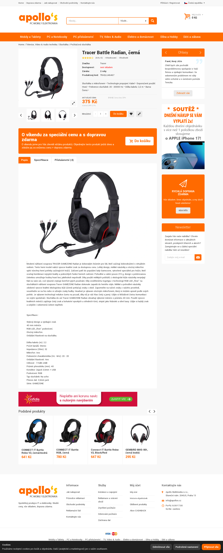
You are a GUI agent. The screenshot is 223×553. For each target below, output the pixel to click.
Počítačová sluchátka (81, 44)
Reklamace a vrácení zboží (108, 500)
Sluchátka (63, 44)
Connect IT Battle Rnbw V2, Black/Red (105, 451)
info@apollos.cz (173, 500)
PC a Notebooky (74, 539)
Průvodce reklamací (75, 498)
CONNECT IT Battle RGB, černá (67, 451)
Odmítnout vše (161, 546)
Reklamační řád (73, 510)
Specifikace (41, 160)
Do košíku (118, 114)
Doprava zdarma (33, 3)
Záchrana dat (104, 520)
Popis (24, 160)
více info (183, 210)
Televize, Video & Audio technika (41, 44)
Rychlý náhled (35, 429)
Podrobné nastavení (186, 546)
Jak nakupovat (50, 3)
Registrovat (175, 3)
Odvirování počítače (107, 514)
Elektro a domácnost (133, 539)
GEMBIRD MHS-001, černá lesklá (137, 451)
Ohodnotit (123, 57)
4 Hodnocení (110, 57)
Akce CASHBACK (138, 510)
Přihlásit (164, 3)
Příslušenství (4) (64, 160)
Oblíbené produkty (138, 504)
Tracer (103, 63)
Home (21, 3)
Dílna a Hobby (152, 539)
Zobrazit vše (183, 93)
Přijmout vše (211, 546)
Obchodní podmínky (69, 3)
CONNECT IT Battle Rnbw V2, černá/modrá (34, 451)
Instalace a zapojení (107, 492)
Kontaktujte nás (88, 3)
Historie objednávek (138, 498)
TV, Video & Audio (111, 539)
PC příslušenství (92, 539)
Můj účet (133, 492)
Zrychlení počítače (106, 507)
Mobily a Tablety (56, 539)
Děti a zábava (168, 539)
